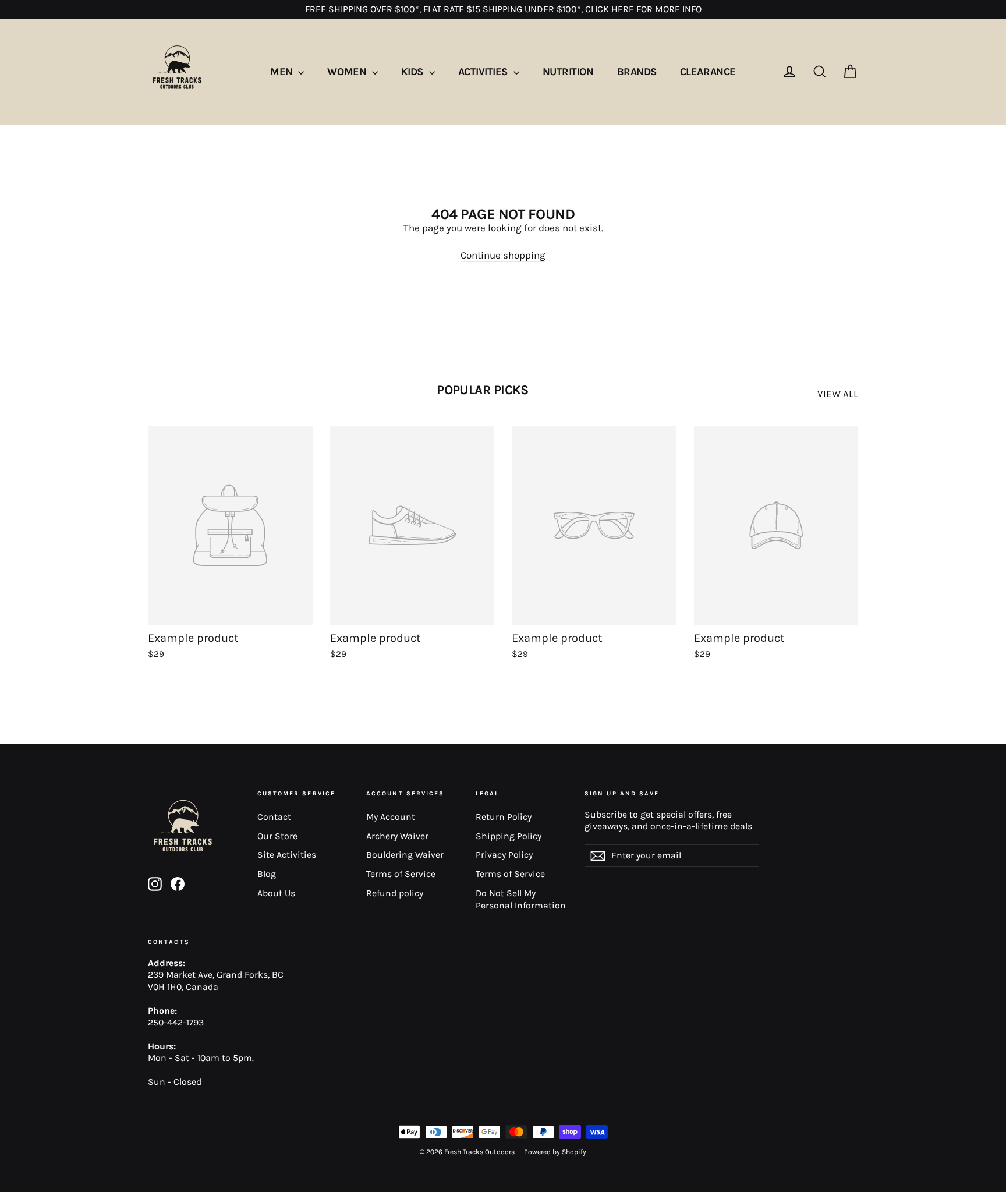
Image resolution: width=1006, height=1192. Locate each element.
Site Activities (286, 855)
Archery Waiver (397, 836)
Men (282, 71)
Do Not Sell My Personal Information (521, 899)
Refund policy (394, 893)
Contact (274, 817)
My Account (390, 817)
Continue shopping (503, 255)
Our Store (277, 836)
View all (837, 393)
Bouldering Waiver (405, 855)
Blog (266, 874)
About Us (276, 893)
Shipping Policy (508, 836)
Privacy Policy (504, 855)
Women (348, 71)
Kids (413, 71)
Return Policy (504, 817)
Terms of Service (400, 874)
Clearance (708, 71)
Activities (484, 71)
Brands (637, 71)
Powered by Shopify (555, 1152)
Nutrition (568, 71)
